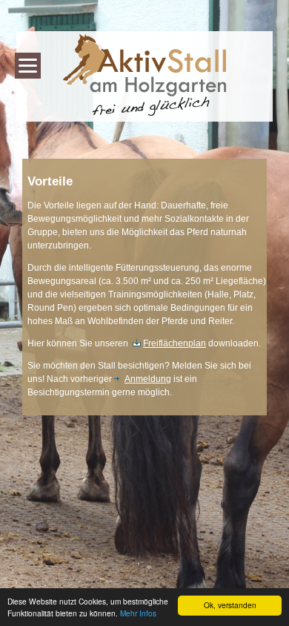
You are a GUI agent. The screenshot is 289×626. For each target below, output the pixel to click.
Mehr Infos (138, 613)
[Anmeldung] (119, 379)
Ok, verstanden (230, 604)
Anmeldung (147, 379)
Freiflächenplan (174, 343)
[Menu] (28, 66)
